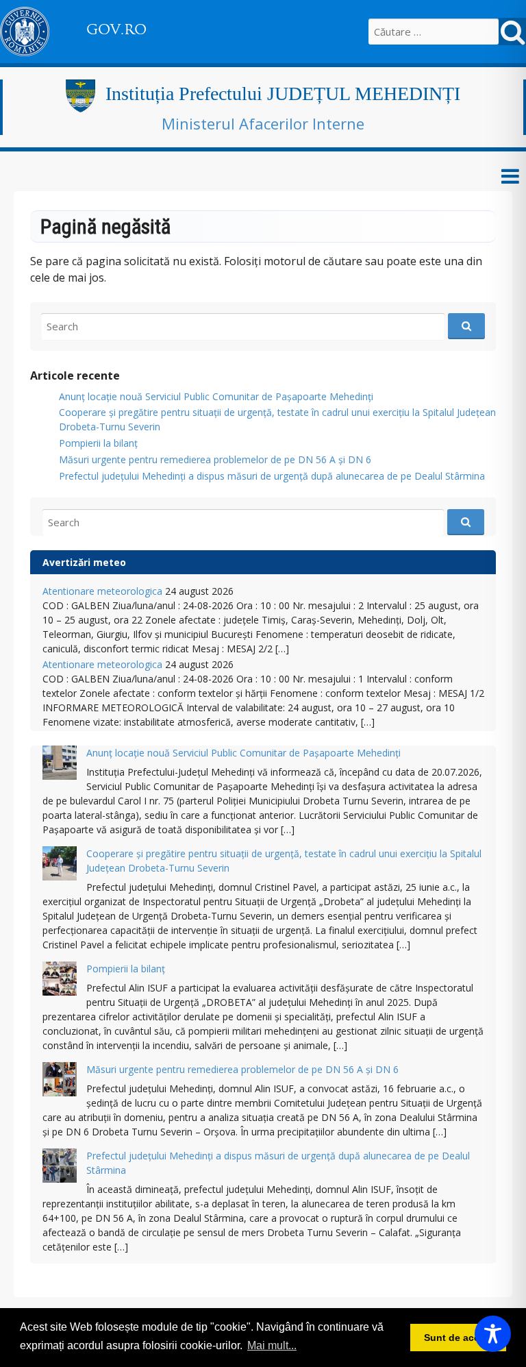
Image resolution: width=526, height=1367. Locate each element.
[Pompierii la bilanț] (59, 980)
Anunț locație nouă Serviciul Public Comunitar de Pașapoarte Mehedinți (216, 396)
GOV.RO (116, 29)
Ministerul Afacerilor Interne (263, 123)
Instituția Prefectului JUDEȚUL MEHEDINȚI (282, 93)
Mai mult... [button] (272, 1345)
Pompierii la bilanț (98, 442)
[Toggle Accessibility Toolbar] (492, 1333)
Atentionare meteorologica (102, 591)
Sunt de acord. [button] (458, 1337)
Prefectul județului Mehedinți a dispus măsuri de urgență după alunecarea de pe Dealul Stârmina (272, 475)
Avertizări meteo (84, 562)
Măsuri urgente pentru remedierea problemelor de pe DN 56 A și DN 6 (215, 459)
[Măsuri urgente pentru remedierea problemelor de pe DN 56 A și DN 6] (59, 1081)
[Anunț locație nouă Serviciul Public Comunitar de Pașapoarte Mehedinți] (59, 764)
